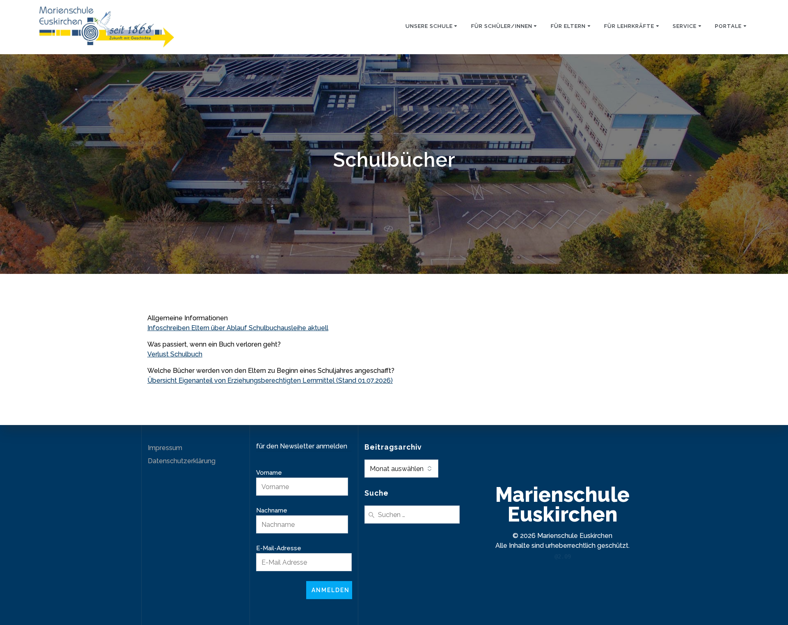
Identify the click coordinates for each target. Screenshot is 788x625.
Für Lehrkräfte (629, 26)
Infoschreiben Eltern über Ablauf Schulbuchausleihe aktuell (237, 328)
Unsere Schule (429, 26)
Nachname (271, 510)
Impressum (165, 448)
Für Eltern (568, 26)
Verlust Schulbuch (174, 354)
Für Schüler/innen (501, 26)
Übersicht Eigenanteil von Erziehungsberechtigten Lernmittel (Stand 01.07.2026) (270, 380)
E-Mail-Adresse (278, 548)
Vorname (269, 472)
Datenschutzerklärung (181, 461)
